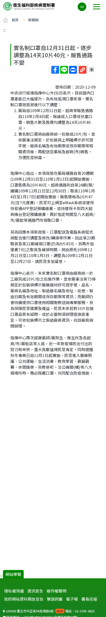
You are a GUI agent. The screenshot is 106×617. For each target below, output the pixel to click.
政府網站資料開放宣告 (23, 599)
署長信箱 (89, 599)
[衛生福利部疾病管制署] (29, 6)
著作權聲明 (56, 591)
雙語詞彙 (55, 599)
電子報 (72, 599)
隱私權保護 (14, 591)
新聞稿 (33, 19)
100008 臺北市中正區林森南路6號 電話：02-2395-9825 (50, 611)
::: (4, 30)
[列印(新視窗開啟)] (73, 70)
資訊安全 (35, 591)
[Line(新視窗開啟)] (64, 70)
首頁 (15, 19)
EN (82, 7)
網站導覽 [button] (13, 574)
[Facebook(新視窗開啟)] (55, 70)
